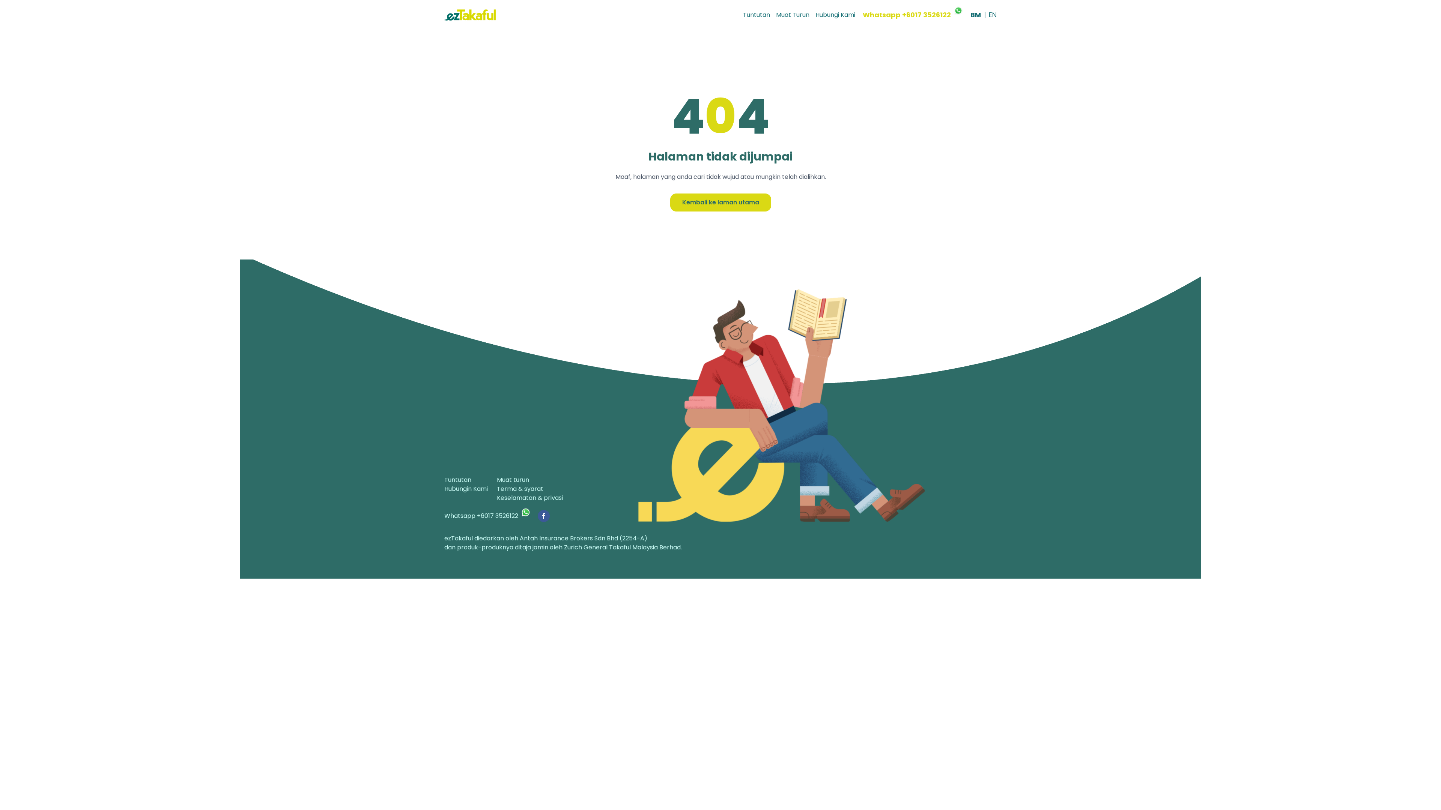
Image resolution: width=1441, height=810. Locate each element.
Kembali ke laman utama (720, 202)
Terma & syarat (520, 488)
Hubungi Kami (835, 14)
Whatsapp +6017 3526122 (907, 15)
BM (975, 15)
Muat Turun (792, 14)
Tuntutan (756, 14)
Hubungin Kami (466, 488)
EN (993, 15)
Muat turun (513, 480)
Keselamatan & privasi (530, 498)
